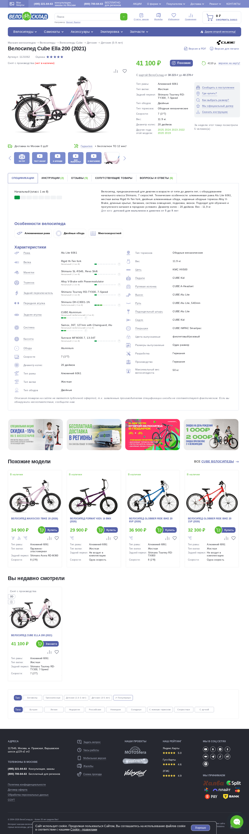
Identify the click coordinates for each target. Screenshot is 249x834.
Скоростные (183, 709)
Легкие (54, 709)
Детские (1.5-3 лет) (76, 698)
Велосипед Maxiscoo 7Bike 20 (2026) (34, 518)
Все (214, 461)
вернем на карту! (229, 63)
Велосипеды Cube (71, 42)
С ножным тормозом (160, 709)
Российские (95, 709)
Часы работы (91, 750)
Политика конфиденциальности (27, 784)
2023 (175, 129)
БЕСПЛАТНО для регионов (102, 4)
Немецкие (115, 709)
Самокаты (52, 32)
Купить (52, 529)
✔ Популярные (123, 698)
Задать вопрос (92, 742)
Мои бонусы (20, 3)
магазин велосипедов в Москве (31, 824)
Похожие (183, 62)
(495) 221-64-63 (17, 768)
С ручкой (204, 709)
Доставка (195, 4)
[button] (10, 158)
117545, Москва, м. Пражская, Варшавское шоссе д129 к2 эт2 (33, 750)
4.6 (179, 764)
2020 (161, 133)
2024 (168, 129)
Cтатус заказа (141, 19)
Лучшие (33, 709)
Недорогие (74, 709)
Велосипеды (23, 32)
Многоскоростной (109, 233)
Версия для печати (227, 48)
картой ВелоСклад (151, 75)
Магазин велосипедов (22, 42)
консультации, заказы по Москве (55, 4)
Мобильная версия (94, 758)
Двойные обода (73, 233)
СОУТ (11, 799)
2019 (168, 133)
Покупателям (174, 4)
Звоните (51, 643)
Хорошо (200, 827)
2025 (161, 129)
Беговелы (32, 698)
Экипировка (109, 32)
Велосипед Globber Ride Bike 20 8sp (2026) (150, 520)
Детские (92, 42)
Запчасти (137, 32)
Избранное (174, 19)
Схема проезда (92, 774)
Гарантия (86, 146)
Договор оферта (17, 789)
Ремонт (213, 4)
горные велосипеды (17, 827)
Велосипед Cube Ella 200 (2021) (31, 635)
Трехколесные (53, 698)
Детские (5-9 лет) (112, 42)
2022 (182, 129)
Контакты (233, 4)
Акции (137, 4)
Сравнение (191, 19)
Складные (136, 709)
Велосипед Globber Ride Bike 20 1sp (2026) (209, 520)
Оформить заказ (226, 20)
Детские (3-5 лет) (101, 698)
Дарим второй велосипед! (220, 31)
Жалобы (158, 19)
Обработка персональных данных (28, 794)
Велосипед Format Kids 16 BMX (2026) (90, 520)
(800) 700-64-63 (17, 773)
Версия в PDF (197, 48)
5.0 (179, 752)
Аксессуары (80, 32)
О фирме (152, 4)
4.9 (179, 775)
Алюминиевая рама (37, 233)
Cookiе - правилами (83, 829)
